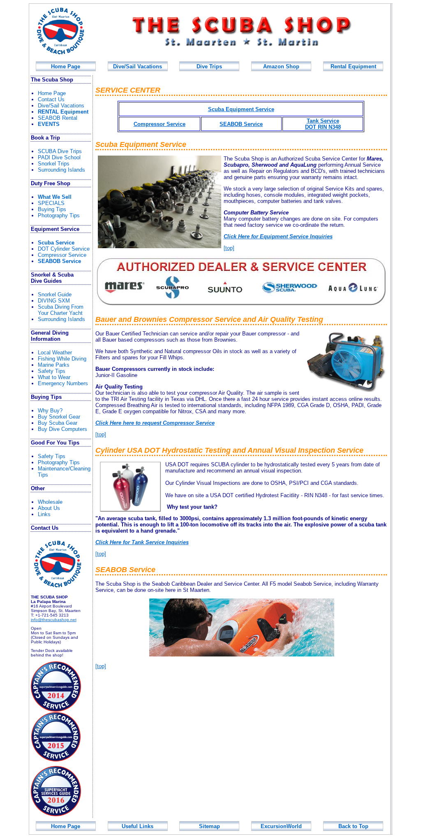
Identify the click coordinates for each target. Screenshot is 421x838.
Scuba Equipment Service (241, 109)
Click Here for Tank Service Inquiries (142, 542)
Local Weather (55, 352)
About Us (49, 508)
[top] (229, 248)
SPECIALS (51, 203)
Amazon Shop (281, 66)
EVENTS (49, 124)
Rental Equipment (353, 66)
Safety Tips (51, 371)
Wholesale (50, 502)
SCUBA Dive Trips (60, 151)
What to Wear (54, 377)
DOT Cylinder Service (64, 249)
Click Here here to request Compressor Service (155, 423)
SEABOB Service (59, 261)
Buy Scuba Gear (57, 423)
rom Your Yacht (60, 310)
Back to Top (353, 826)
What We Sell (55, 197)
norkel (55, 294)
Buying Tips (52, 209)
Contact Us (51, 99)
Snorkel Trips (53, 164)
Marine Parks (53, 365)
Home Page (65, 66)
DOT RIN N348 (323, 127)
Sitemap (209, 826)
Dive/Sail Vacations (137, 66)
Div (209, 66)
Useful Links (137, 826)
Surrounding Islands (61, 170)
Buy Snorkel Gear (59, 417)
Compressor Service (62, 255)
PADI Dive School (59, 157)
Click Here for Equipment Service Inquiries (278, 236)
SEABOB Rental (57, 118)
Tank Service (323, 121)
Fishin (62, 359)
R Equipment (63, 112)
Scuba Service (56, 243)
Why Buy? (50, 410)
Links (44, 514)
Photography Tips (59, 215)
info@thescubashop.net (53, 619)
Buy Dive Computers (62, 429)
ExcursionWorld (281, 826)
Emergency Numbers (63, 383)
